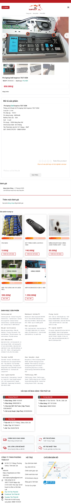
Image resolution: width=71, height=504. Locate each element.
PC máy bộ (51, 330)
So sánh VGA (37, 334)
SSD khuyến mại (61, 316)
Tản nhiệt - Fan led (6, 359)
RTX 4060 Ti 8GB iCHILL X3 (33, 330)
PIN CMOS (5, 243)
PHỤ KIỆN (42, 13)
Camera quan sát (5, 316)
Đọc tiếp (5, 298)
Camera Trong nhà (16, 316)
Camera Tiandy (14, 320)
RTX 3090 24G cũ (33, 332)
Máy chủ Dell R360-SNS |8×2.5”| (60, 338)
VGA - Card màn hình (30, 328)
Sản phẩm (35, 13)
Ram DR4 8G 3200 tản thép (36, 318)
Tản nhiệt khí (7, 363)
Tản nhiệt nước (16, 359)
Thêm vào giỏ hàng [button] (8, 254)
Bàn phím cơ (28, 359)
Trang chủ (28, 13)
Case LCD (6, 379)
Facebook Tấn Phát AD (12, 494)
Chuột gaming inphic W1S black (33, 365)
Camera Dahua (5, 322)
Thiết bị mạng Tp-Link (34, 379)
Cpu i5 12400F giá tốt (37, 322)
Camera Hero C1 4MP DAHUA (11, 324)
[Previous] (4, 35)
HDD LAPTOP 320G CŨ (55, 322)
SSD (50, 316)
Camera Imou (4, 318)
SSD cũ (54, 316)
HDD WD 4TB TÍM (65, 320)
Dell (12, 106)
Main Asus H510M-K (30, 320)
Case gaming (13, 377)
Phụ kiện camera (13, 336)
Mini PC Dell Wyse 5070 (55, 340)
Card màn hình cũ (41, 328)
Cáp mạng (40, 383)
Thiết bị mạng (28, 377)
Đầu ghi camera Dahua (7, 330)
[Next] (66, 35)
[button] (6, 7)
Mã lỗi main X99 (41, 320)
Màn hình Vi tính (5, 342)
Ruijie (34, 377)
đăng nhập (11, 203)
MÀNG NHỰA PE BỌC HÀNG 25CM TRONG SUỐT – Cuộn (57, 244)
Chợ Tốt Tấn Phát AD (11, 492)
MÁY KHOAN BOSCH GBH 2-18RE (35, 288)
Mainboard (28, 316)
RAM (29, 322)
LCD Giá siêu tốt (14, 342)
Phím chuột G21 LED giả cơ (37, 363)
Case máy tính (5, 377)
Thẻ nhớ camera (14, 334)
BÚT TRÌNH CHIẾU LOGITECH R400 (34, 244)
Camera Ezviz (13, 318)
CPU (26, 322)
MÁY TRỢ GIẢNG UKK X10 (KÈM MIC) (11, 288)
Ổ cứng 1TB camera (12, 332)
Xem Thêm (35, 175)
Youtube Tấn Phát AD (11, 497)
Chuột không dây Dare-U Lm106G (34, 367)
